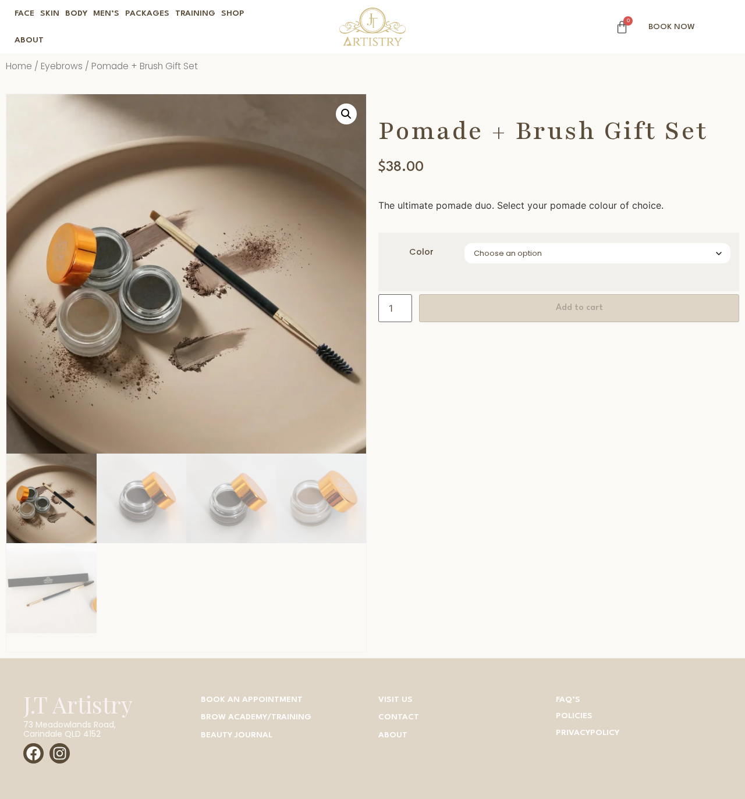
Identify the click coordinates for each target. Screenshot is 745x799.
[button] (346, 114)
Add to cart (579, 308)
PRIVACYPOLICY (587, 733)
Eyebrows (62, 66)
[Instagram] (59, 753)
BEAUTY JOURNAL (236, 735)
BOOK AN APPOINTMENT (252, 699)
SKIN (49, 13)
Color (421, 252)
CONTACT (398, 717)
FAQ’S (568, 699)
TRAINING (195, 13)
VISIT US (395, 699)
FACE (24, 13)
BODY (76, 13)
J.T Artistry (78, 704)
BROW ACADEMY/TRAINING (256, 717)
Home (19, 66)
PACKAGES (147, 13)
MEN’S (106, 13)
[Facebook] (33, 753)
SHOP (232, 13)
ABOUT (29, 40)
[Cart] (621, 27)
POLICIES (574, 716)
